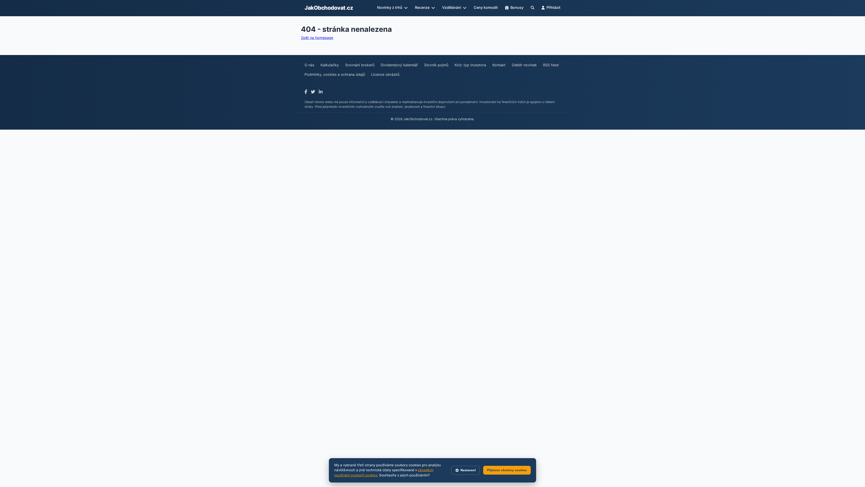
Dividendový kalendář (399, 65)
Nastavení (468, 470)
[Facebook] (306, 91)
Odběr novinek (524, 65)
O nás (309, 65)
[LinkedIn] (321, 91)
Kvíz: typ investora (470, 65)
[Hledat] (532, 7)
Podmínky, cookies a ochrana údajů (335, 74)
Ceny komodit (486, 7)
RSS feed (551, 65)
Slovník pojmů (436, 65)
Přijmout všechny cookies (507, 470)
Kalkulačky (330, 65)
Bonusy (517, 7)
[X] (313, 91)
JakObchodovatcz (329, 8)
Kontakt (498, 65)
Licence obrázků (385, 74)
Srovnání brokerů (359, 65)
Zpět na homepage (317, 37)
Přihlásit (553, 7)
